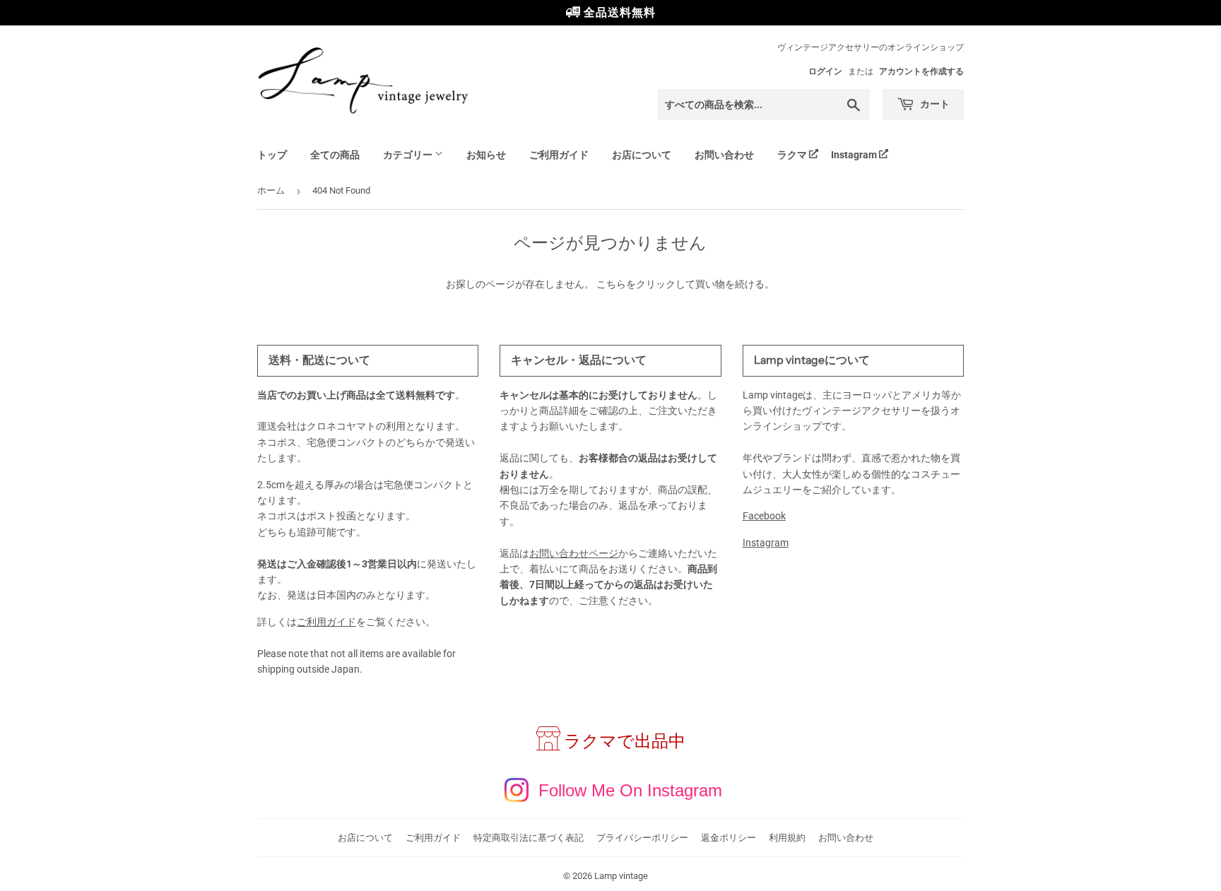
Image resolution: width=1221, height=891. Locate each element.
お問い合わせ (724, 154)
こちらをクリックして (645, 284)
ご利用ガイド (559, 154)
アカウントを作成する (921, 71)
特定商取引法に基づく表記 (528, 837)
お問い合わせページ (573, 553)
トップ (272, 154)
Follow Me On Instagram (630, 790)
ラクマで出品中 (624, 741)
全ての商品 (335, 154)
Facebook (764, 515)
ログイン (825, 71)
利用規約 (787, 837)
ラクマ (792, 154)
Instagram (854, 154)
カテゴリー (409, 154)
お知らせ (486, 154)
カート (934, 104)
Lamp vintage (621, 876)
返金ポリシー (728, 837)
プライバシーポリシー (642, 837)
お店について (641, 154)
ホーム (271, 190)
